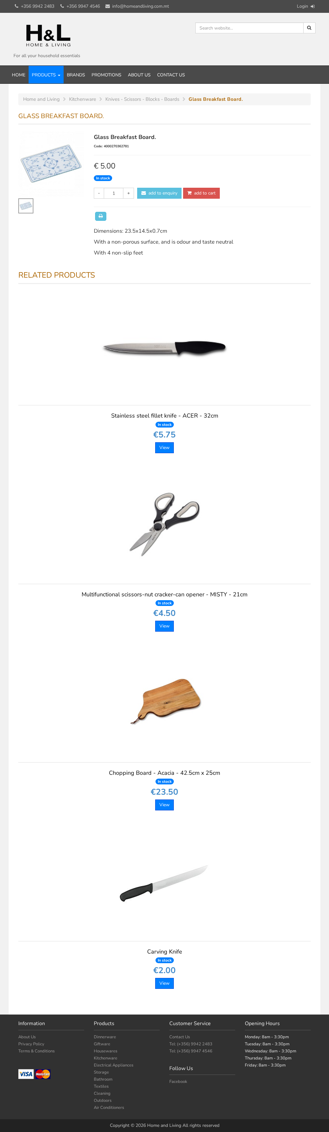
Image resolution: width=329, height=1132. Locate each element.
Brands (76, 75)
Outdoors (102, 1100)
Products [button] (44, 75)
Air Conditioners (109, 1107)
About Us (139, 75)
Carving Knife (164, 955)
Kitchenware (105, 1058)
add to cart (203, 193)
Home (18, 75)
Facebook (178, 1081)
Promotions (106, 75)
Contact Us (171, 75)
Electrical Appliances (113, 1065)
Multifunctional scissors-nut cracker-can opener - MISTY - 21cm (164, 598)
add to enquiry (161, 193)
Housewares (105, 1051)
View (164, 448)
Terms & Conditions (36, 1051)
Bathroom (103, 1079)
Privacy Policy (31, 1044)
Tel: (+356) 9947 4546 (190, 1051)
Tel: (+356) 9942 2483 (190, 1044)
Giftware (102, 1044)
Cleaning (102, 1093)
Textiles (101, 1086)
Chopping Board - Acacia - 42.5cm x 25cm (164, 776)
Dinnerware (105, 1037)
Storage (101, 1072)
